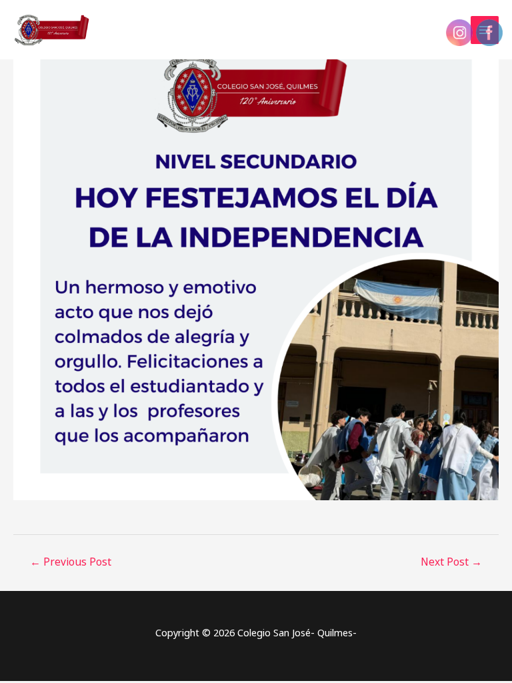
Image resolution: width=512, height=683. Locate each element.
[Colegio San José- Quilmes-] (53, 30)
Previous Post (70, 561)
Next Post (451, 561)
